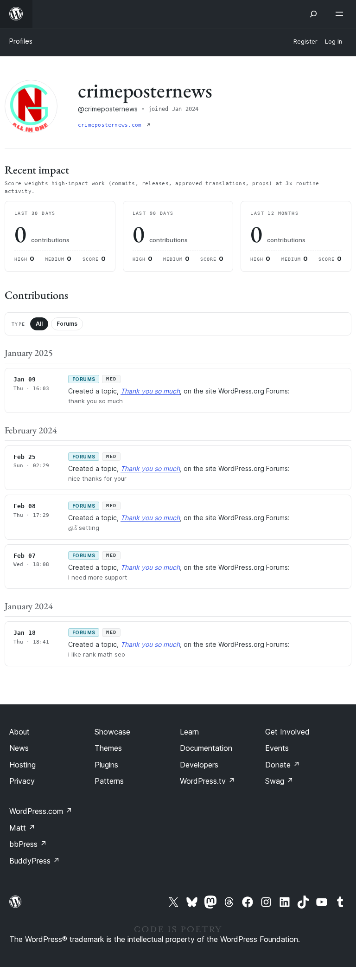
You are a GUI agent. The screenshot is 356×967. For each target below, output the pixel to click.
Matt (22, 827)
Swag (279, 781)
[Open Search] (313, 14)
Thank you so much (150, 391)
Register (305, 41)
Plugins (106, 764)
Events (277, 748)
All (39, 323)
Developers (199, 764)
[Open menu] (341, 14)
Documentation (206, 748)
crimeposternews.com (111, 125)
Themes (108, 748)
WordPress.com (40, 811)
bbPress (28, 844)
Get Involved (287, 731)
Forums (67, 323)
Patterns (109, 781)
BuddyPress (34, 860)
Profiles (20, 41)
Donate (282, 764)
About (19, 731)
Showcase (112, 731)
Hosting (22, 764)
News (19, 748)
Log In (333, 41)
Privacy (22, 781)
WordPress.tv (207, 781)
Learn (189, 731)
